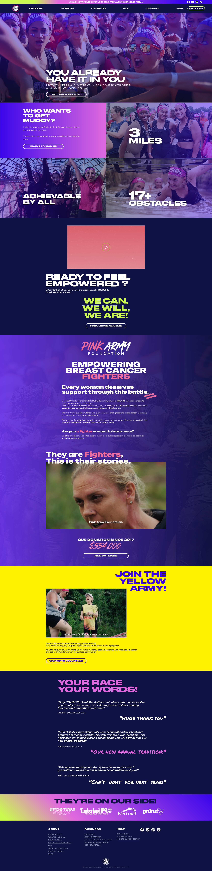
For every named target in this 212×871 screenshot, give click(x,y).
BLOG (50, 854)
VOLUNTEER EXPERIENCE (59, 843)
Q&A (50, 845)
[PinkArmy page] (196, 2)
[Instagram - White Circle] (147, 829)
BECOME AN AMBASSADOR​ (96, 842)
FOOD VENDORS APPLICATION (98, 840)
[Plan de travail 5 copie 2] (153, 829)
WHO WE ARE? (55, 840)
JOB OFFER (90, 834)
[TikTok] (201, 2)
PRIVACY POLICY (56, 851)
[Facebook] (188, 2)
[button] (142, 266)
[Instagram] (192, 2)
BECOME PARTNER (93, 837)
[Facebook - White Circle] (142, 829)
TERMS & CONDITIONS (58, 848)
